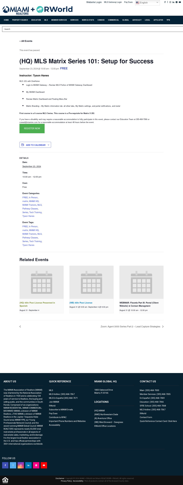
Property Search (20, 20)
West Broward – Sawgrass (111, 422)
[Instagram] (21, 465)
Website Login (94, 2)
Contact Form (146, 417)
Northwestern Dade (109, 414)
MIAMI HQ (34, 201)
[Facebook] (5, 465)
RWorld (52, 406)
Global (125, 20)
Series (25, 212)
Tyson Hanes (28, 216)
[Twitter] (13, 465)
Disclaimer (60, 478)
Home (6, 20)
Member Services (59, 20)
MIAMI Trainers (29, 204)
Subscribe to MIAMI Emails (61, 409)
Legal (147, 20)
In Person (33, 197)
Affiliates (158, 20)
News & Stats (88, 20)
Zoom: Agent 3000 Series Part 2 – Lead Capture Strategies (131, 326)
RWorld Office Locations (105, 426)
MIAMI (102, 410)
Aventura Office (105, 418)
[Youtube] (44, 465)
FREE (25, 197)
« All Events (25, 41)
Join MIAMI (54, 402)
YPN (168, 20)
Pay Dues (128, 2)
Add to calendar (35, 145)
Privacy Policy (66, 481)
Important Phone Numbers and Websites (67, 421)
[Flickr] (36, 465)
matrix (25, 201)
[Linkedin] (28, 465)
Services (74, 20)
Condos (101, 20)
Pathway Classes (30, 208)
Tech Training (35, 212)
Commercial (113, 20)
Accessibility (54, 425)
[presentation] (41, 282)
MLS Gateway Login (113, 2)
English (143, 2)
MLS (46, 20)
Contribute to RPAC (57, 417)
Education (36, 20)
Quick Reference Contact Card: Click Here (158, 421)
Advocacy (136, 20)
